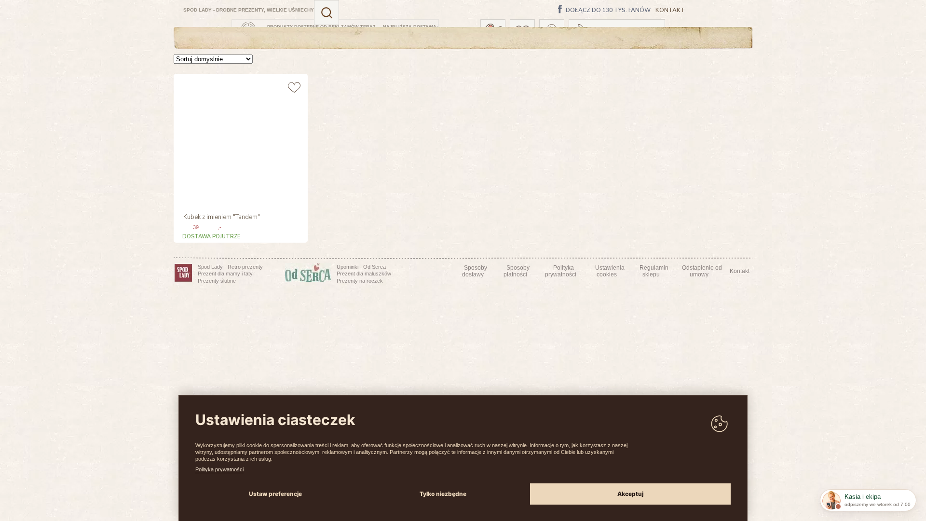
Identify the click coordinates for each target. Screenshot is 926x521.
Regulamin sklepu (654, 271)
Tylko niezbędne (443, 493)
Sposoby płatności (517, 271)
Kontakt (739, 271)
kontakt (670, 10)
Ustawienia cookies (610, 271)
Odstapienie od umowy (702, 271)
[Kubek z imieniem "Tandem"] (239, 140)
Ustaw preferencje (275, 493)
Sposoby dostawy (474, 271)
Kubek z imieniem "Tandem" (221, 217)
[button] (326, 12)
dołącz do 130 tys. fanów (608, 10)
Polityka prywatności (219, 469)
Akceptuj (630, 493)
